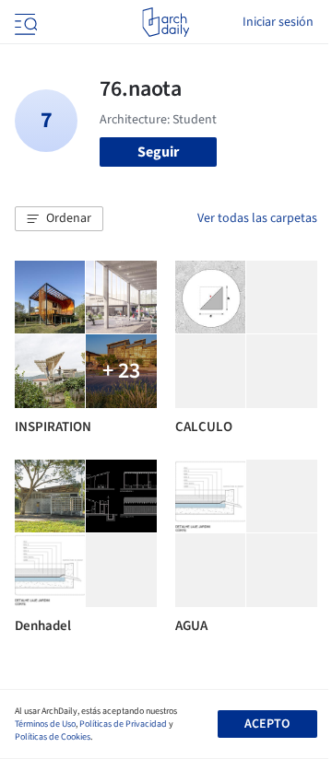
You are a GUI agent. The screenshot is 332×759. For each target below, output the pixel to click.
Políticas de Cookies (52, 736)
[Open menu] (24, 22)
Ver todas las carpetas (257, 218)
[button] (59, 219)
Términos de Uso (45, 724)
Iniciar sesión (278, 22)
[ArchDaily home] (165, 22)
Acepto (267, 724)
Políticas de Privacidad (123, 724)
